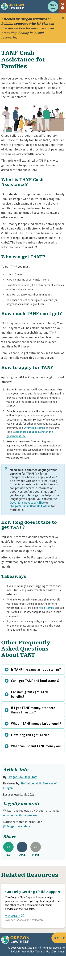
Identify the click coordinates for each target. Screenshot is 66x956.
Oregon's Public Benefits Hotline (30, 506)
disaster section (13, 28)
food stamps (46, 607)
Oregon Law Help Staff (22, 777)
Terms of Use (43, 951)
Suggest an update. (19, 826)
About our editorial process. (20, 815)
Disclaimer (58, 951)
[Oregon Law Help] (12, 6)
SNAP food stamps (34, 427)
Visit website (12, 915)
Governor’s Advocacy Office (27, 502)
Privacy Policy (26, 951)
